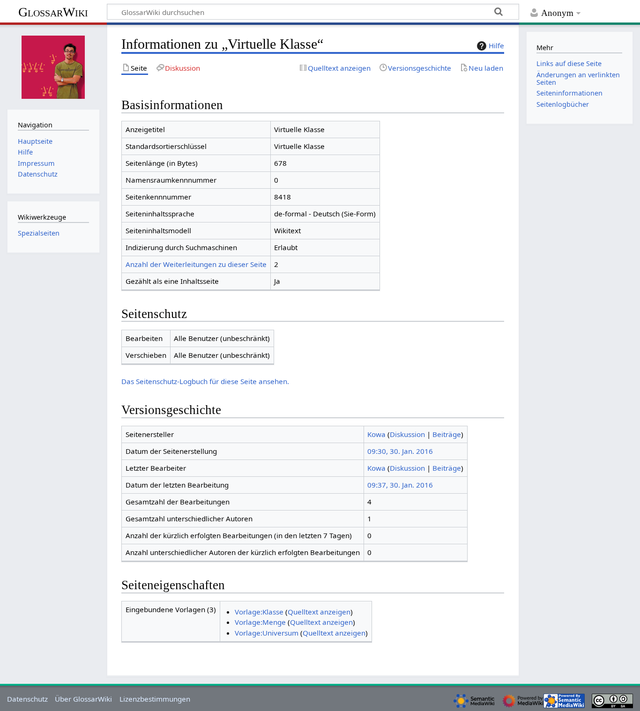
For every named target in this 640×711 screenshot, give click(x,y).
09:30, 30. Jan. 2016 (400, 451)
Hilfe (496, 45)
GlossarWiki (53, 12)
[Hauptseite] (53, 66)
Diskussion (407, 434)
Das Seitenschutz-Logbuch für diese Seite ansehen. (205, 381)
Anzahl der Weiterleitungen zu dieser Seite (196, 264)
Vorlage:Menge (260, 622)
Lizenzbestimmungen (154, 699)
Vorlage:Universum (266, 632)
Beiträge (446, 434)
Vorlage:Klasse (259, 611)
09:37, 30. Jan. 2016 (400, 484)
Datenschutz (27, 699)
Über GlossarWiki (83, 699)
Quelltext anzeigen (319, 611)
